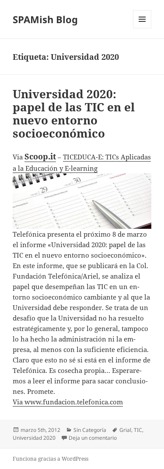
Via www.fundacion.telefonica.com (68, 401)
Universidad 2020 (34, 437)
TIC (138, 430)
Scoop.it (40, 156)
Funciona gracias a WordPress (50, 458)
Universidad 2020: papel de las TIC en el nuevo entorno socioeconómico (74, 113)
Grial (125, 430)
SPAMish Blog (45, 19)
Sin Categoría (89, 430)
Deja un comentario (93, 437)
